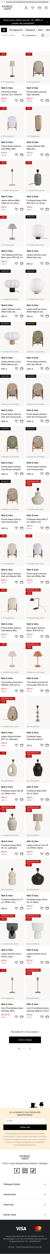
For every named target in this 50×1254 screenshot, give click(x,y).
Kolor (40, 30)
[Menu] (46, 7)
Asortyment (9, 1194)
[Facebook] (17, 1170)
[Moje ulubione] (32, 7)
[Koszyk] (39, 7)
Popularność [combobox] (30, 35)
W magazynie (16, 30)
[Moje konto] (26, 7)
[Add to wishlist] (16, 100)
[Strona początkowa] (7, 7)
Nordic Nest (9, 1214)
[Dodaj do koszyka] (21, 100)
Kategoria (30, 30)
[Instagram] (25, 1170)
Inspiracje (8, 1204)
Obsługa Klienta (11, 1184)
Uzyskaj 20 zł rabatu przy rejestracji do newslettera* (27, 2)
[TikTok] (33, 1170)
